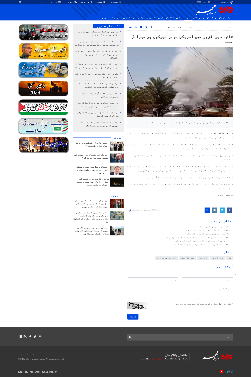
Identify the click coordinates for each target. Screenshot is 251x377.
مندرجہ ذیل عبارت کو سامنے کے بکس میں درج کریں (204, 303)
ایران (222, 17)
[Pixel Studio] (220, 371)
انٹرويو (117, 195)
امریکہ (203, 258)
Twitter (99, 2)
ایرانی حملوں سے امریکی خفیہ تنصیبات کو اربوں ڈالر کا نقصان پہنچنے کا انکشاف (97, 54)
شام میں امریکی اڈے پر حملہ (214, 226)
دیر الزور (217, 258)
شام (229, 258)
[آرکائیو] (20, 336)
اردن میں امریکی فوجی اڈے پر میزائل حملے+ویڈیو (202, 241)
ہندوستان (198, 17)
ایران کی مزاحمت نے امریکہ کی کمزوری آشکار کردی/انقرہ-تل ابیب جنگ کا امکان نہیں (92, 203)
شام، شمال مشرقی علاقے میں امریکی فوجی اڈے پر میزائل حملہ (196, 237)
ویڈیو (141, 17)
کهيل (160, 17)
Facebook (85, 2)
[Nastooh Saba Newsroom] (228, 371)
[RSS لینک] (25, 336)
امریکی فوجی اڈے (166, 258)
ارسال (132, 316)
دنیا (188, 17)
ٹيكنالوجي (129, 17)
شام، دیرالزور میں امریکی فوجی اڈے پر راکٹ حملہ (202, 244)
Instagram (113, 2)
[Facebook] (30, 336)
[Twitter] (35, 336)
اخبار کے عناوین (111, 17)
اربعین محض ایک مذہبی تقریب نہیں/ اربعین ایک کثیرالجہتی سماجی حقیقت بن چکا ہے (92, 230)
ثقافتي (170, 17)
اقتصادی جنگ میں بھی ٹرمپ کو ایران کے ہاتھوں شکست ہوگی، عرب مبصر (92, 170)
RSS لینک (69, 2)
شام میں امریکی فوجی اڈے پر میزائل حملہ (207, 230)
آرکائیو (53, 2)
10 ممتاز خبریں (108, 26)
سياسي (179, 17)
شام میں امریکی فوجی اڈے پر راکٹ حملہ (208, 234)
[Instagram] (40, 336)
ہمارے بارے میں (27, 354)
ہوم (230, 17)
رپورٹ (119, 137)
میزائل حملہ (187, 258)
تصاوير (151, 17)
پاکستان (211, 17)
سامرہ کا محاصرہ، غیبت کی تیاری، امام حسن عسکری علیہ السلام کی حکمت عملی (93, 182)
